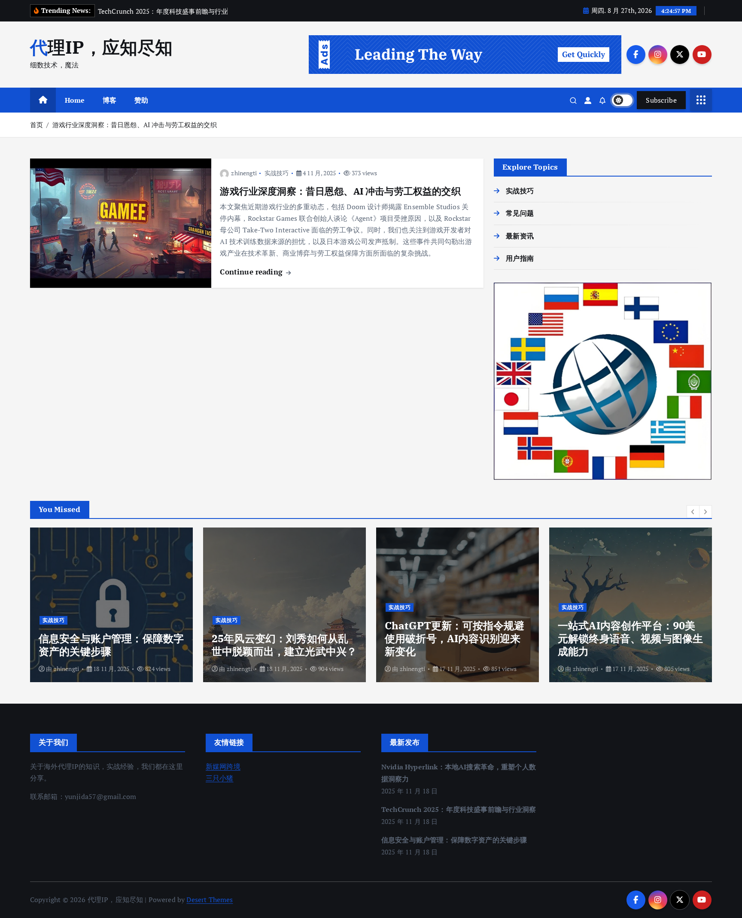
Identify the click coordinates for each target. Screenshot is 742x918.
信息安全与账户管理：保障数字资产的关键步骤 (111, 644)
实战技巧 (277, 173)
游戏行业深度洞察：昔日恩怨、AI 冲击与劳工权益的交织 (134, 124)
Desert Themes (209, 899)
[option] (111, 605)
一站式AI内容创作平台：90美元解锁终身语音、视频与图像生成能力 (630, 638)
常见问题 (520, 213)
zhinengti (243, 173)
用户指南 (520, 258)
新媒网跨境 (223, 766)
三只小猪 (220, 778)
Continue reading (252, 272)
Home (75, 100)
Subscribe (661, 100)
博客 (109, 100)
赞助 (141, 100)
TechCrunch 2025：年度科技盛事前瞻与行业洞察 (458, 809)
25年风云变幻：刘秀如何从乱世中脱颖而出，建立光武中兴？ (284, 644)
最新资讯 (520, 236)
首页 (36, 124)
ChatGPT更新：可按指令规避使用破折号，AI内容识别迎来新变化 (455, 638)
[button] (693, 511)
